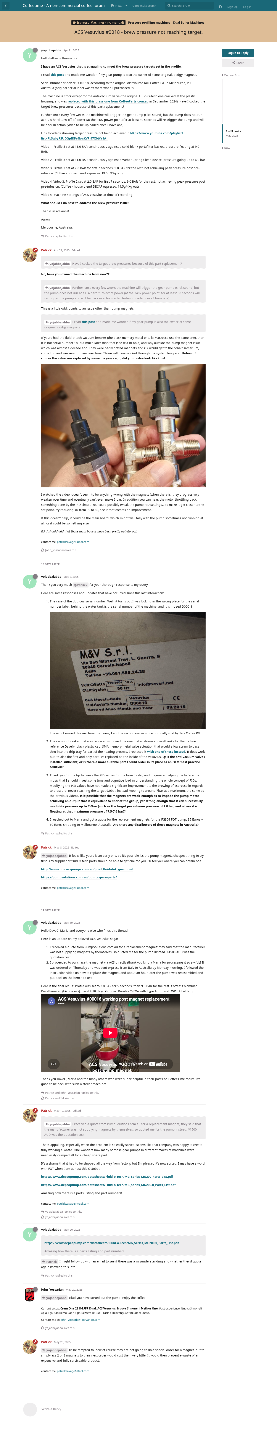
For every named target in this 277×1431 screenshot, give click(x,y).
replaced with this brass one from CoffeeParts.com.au (108, 101)
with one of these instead (166, 752)
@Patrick (80, 585)
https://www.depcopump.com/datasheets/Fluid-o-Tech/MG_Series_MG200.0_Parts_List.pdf (108, 1185)
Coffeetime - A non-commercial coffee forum (64, 5)
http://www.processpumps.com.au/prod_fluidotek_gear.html (87, 869)
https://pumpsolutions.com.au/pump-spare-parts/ (79, 877)
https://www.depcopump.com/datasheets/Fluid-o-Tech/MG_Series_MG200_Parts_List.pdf (107, 1177)
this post (57, 75)
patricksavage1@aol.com (73, 542)
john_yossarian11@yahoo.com (80, 1320)
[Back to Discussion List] (6, 6)
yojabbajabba (60, 264)
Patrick (51, 1262)
